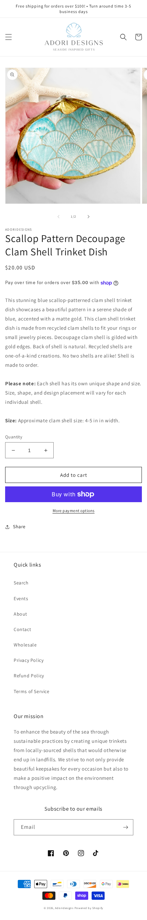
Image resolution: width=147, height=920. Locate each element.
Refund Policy (29, 676)
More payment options (74, 510)
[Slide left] (58, 216)
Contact (22, 629)
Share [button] (19, 526)
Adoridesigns (64, 908)
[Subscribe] (125, 827)
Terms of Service (32, 691)
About (20, 614)
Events (21, 598)
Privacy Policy (28, 660)
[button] (8, 37)
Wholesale (25, 645)
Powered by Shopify (89, 908)
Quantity (13, 437)
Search (21, 583)
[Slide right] (88, 216)
